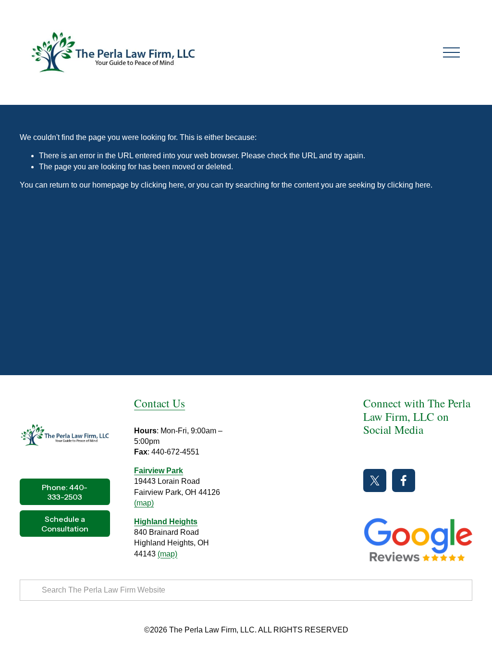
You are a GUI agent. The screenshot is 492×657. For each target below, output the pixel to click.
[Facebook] (403, 480)
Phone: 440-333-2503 (64, 492)
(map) (144, 503)
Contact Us (159, 403)
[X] (374, 480)
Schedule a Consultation (64, 523)
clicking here (162, 185)
